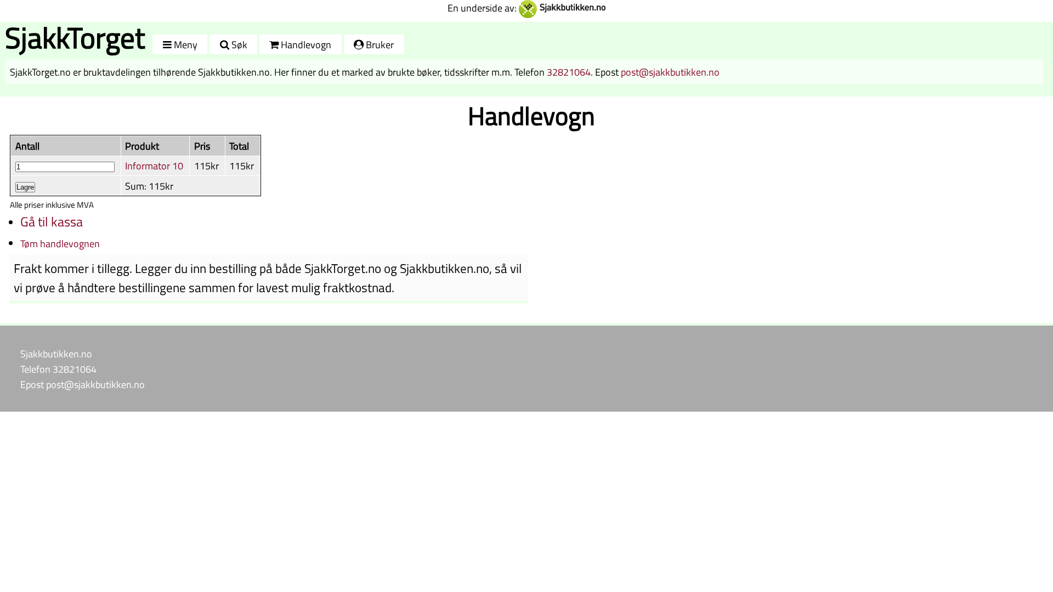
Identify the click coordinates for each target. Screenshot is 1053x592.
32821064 (569, 71)
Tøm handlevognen (60, 243)
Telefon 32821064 (58, 369)
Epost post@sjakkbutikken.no (82, 384)
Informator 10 (154, 165)
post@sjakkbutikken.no (670, 71)
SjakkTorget (75, 37)
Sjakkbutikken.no (56, 353)
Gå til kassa (51, 221)
